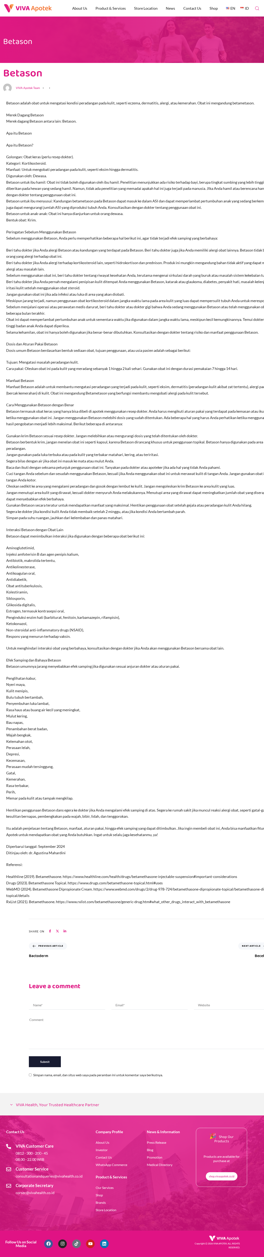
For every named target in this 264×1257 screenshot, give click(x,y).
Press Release (156, 1142)
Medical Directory (159, 1165)
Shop (214, 8)
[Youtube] (90, 1243)
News (170, 8)
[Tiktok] (76, 1243)
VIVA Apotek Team (28, 88)
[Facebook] (48, 1243)
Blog (150, 1150)
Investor (102, 1150)
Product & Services (110, 8)
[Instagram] (62, 1243)
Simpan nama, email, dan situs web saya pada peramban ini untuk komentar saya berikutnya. (98, 1075)
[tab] (132, 1105)
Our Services (105, 1188)
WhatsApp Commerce (111, 1165)
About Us (79, 8)
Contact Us (192, 8)
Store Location (146, 8)
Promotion (154, 1157)
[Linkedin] (104, 1243)
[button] (257, 8)
